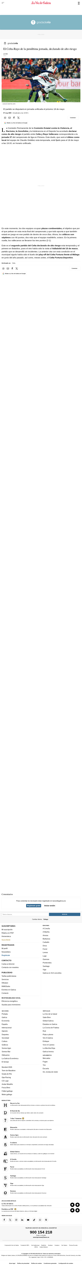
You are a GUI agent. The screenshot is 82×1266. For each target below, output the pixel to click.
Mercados (46, 1058)
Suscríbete (6, 940)
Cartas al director (8, 964)
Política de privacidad (23, 1263)
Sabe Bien (47, 1017)
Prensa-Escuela (73, 1245)
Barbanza (46, 939)
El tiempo (5, 1062)
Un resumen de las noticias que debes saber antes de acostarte (26, 1111)
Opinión (5, 1031)
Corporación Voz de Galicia (12, 1245)
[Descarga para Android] (77, 1205)
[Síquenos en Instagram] (16, 1219)
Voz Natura (64, 1245)
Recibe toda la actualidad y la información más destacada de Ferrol (27, 1168)
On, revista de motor (50, 1072)
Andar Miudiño (7, 1084)
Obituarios (6, 1055)
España (5, 1024)
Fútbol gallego (7, 1091)
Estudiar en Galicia (50, 1024)
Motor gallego (7, 1094)
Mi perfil (5, 948)
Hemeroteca (6, 936)
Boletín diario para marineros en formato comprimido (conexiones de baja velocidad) (32, 1143)
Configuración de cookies (66, 1263)
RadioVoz (43, 1245)
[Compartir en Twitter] (18, 118)
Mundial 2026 (7, 1067)
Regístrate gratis (33, 906)
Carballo (46, 942)
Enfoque (46, 1041)
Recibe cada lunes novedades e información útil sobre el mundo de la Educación (31, 1128)
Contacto (5, 993)
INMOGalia (6, 986)
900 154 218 (41, 1232)
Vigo (44, 970)
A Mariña (46, 932)
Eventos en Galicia (9, 990)
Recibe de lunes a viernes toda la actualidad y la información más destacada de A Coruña (33, 1160)
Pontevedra (47, 963)
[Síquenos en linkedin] (22, 1219)
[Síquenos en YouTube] (28, 1219)
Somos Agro (6, 1048)
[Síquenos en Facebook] (4, 1219)
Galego (45, 919)
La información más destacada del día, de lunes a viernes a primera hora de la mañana (32, 1104)
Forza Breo (6, 1088)
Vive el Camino (48, 1045)
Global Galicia (48, 1021)
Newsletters (6, 952)
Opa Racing (6, 1077)
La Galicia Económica (10, 1058)
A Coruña (46, 928)
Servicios (5, 979)
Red (44, 1031)
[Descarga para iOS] (72, 1205)
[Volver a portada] (41, 3)
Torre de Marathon (8, 1070)
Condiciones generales (50, 1263)
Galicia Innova (48, 1051)
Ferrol (45, 949)
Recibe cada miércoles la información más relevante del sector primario (28, 1136)
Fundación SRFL (25, 1245)
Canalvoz (57, 1245)
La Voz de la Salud (50, 1014)
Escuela (46, 1068)
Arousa (45, 935)
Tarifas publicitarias (9, 976)
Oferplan (5, 983)
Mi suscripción (7, 929)
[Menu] (3, 3)
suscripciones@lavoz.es (41, 1237)
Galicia (4, 1017)
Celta (13, 263)
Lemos (45, 952)
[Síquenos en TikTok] (34, 1219)
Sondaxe (50, 1245)
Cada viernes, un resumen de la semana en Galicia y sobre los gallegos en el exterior (32, 1152)
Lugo (45, 956)
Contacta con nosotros (10, 967)
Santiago (46, 966)
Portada (5, 1014)
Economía (5, 1021)
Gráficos (5, 1045)
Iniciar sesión (49, 906)
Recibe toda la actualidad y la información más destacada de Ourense (28, 1192)
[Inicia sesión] (78, 3)
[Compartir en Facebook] (14, 118)
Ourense (46, 959)
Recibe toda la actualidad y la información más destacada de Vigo (27, 1184)
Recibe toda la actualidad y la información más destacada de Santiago (28, 1176)
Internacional (7, 1028)
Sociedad (5, 1038)
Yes (44, 1065)
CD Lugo (5, 1081)
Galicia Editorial (44, 1247)
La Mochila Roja (49, 1048)
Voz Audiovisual (35, 1245)
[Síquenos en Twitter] (10, 1219)
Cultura (4, 1041)
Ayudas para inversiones (11, 1004)
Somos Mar (6, 1051)
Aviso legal (12, 1263)
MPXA (36, 1247)
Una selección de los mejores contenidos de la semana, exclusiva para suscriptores (32, 1119)
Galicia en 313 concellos (52, 973)
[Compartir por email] (9, 118)
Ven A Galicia (48, 1038)
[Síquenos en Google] (46, 1219)
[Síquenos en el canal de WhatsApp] (40, 1219)
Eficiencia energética (10, 1001)
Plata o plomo (48, 1034)
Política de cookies (36, 1263)
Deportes (5, 1034)
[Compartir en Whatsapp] (5, 118)
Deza (45, 946)
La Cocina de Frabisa (51, 1028)
